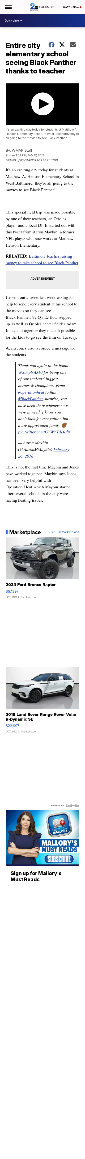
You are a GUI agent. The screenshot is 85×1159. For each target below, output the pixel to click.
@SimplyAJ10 (30, 372)
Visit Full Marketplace (63, 532)
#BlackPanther (30, 398)
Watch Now (71, 7)
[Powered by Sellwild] (72, 805)
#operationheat (31, 392)
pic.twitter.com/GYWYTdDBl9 (44, 432)
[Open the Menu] (8, 7)
